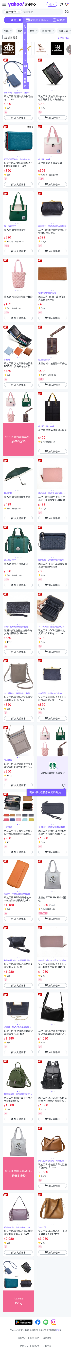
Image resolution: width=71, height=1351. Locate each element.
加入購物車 (20, 117)
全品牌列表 (63, 38)
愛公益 (25, 79)
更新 (58, 1329)
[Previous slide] (5, 73)
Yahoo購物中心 (22, 4)
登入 (51, 4)
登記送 (25, 27)
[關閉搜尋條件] (19, 11)
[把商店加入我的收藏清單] (64, 786)
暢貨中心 (25, 33)
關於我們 (34, 1337)
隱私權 (35, 1345)
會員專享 (25, 73)
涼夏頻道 (25, 53)
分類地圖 (47, 1345)
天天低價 (25, 47)
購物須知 (47, 1337)
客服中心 (22, 1337)
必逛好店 (25, 60)
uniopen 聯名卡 (39, 20)
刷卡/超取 (25, 66)
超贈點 (61, 20)
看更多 (25, 85)
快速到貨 (25, 40)
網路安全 (24, 1345)
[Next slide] (32, 73)
